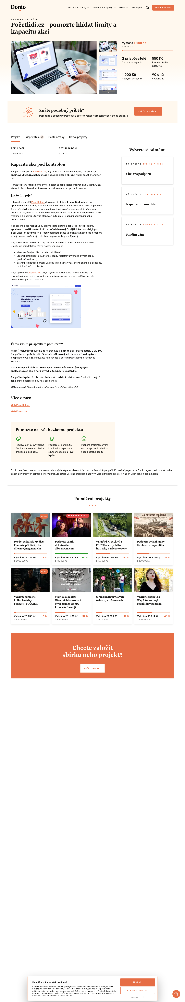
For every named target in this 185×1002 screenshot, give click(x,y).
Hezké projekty (78, 137)
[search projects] (147, 8)
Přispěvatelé (33, 137)
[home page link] (18, 7)
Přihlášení (137, 7)
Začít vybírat (163, 8)
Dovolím (138, 982)
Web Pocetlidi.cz (20, 405)
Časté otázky (56, 137)
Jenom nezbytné (137, 990)
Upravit (136, 997)
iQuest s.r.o (35, 272)
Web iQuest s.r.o (20, 411)
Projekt (15, 137)
